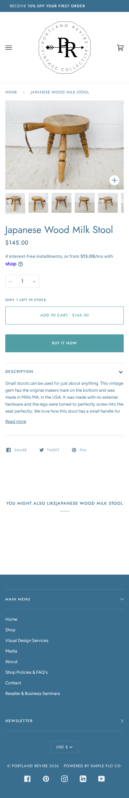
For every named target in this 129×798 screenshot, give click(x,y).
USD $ (62, 747)
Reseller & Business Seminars (32, 693)
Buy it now (64, 343)
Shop (10, 629)
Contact (13, 682)
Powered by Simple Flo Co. (93, 766)
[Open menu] (15, 47)
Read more (15, 421)
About (11, 661)
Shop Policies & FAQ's (26, 672)
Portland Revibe (30, 766)
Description (19, 371)
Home (11, 92)
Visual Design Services (26, 640)
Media (11, 651)
